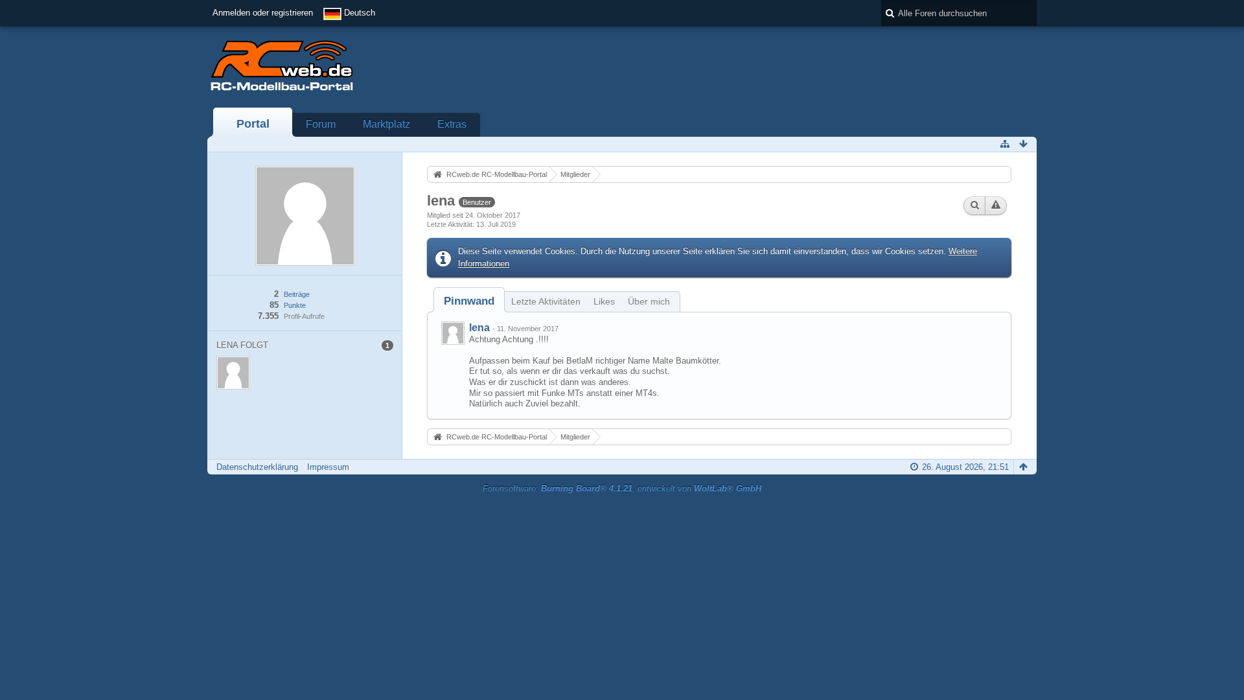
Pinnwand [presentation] (469, 301)
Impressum (328, 467)
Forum (321, 124)
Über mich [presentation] (649, 301)
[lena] (453, 333)
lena (479, 327)
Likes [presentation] (604, 301)
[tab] (469, 301)
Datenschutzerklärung (257, 467)
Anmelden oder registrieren (263, 13)
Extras (451, 124)
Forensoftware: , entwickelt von (622, 488)
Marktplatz (386, 124)
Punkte (295, 305)
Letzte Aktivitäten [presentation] (546, 301)
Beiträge (297, 294)
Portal (253, 123)
